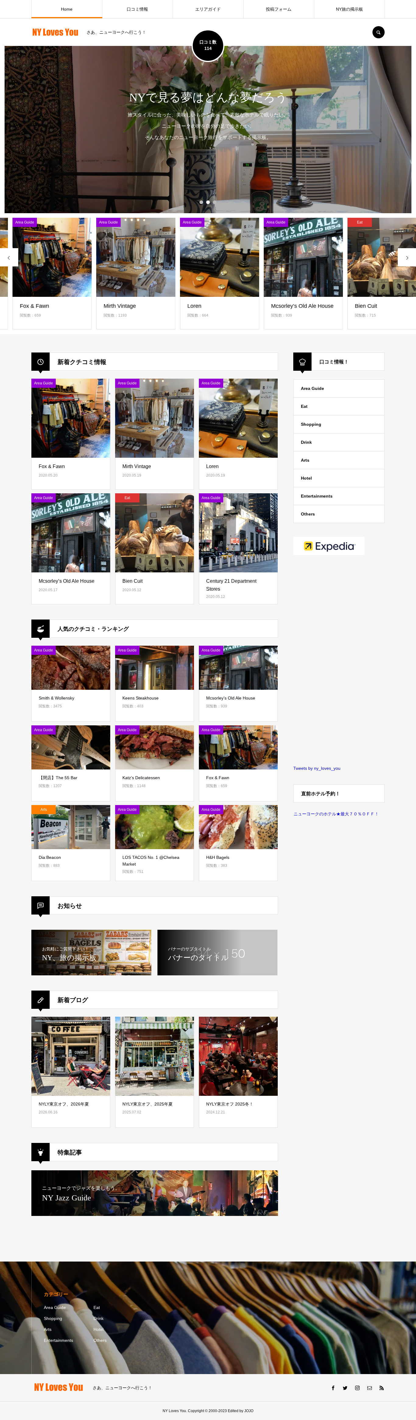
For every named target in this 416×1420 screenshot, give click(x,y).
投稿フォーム (278, 9)
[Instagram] (357, 1388)
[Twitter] (345, 1388)
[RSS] (382, 1388)
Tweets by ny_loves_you (316, 768)
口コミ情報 (137, 9)
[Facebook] (333, 1388)
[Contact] (369, 1388)
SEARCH (378, 32)
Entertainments (317, 496)
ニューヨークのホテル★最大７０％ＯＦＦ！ (336, 813)
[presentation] (9, 257)
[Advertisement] (339, 661)
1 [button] (201, 202)
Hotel (306, 478)
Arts (305, 460)
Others (308, 514)
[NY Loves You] (55, 32)
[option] (208, 129)
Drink (306, 442)
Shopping (311, 424)
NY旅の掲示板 (349, 9)
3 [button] (215, 202)
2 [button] (208, 202)
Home (66, 9)
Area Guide (312, 388)
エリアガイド (208, 9)
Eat (304, 406)
